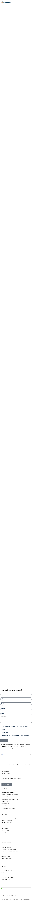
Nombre (2, 693)
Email (1, 698)
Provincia (2, 708)
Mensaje (2, 713)
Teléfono (2, 703)
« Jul (2, 680)
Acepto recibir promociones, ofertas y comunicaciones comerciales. (15, 732)
